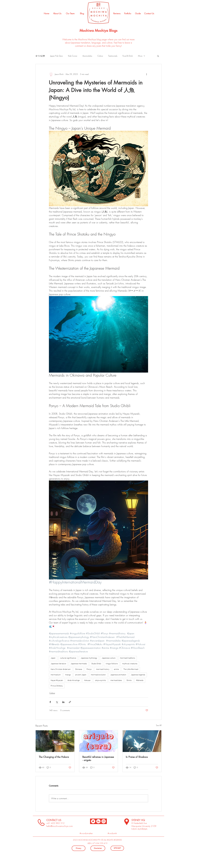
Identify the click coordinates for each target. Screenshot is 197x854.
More (140, 56)
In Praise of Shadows (137, 756)
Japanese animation (118, 675)
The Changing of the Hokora (54, 756)
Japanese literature (58, 664)
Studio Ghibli (96, 664)
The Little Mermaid (130, 669)
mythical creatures (129, 664)
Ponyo (89, 669)
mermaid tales (116, 680)
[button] (158, 56)
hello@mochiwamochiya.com (59, 826)
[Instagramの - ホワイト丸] (103, 821)
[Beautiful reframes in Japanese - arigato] (98, 741)
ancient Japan (80, 675)
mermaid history (102, 669)
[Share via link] (70, 702)
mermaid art (56, 675)
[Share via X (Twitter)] (56, 702)
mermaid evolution (98, 675)
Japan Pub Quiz (56, 56)
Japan (53, 658)
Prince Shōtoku (57, 686)
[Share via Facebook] (50, 702)
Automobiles (87, 56)
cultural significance (68, 658)
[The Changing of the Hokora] (55, 741)
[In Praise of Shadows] (142, 741)
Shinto (129, 680)
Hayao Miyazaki (57, 680)
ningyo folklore (112, 664)
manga (68, 675)
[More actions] (146, 74)
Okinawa (78, 669)
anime (116, 669)
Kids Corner (72, 56)
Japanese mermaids (79, 664)
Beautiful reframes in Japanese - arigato (98, 758)
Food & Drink (128, 56)
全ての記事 (40, 56)
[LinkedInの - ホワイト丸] (98, 821)
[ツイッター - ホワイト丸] (93, 821)
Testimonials (112, 56)
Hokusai (87, 680)
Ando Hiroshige (74, 680)
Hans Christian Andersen (61, 669)
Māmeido (139, 680)
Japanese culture (108, 658)
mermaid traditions (127, 658)
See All (158, 725)
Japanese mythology (89, 658)
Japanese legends (138, 675)
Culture (100, 56)
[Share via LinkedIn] (63, 702)
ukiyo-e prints (100, 680)
